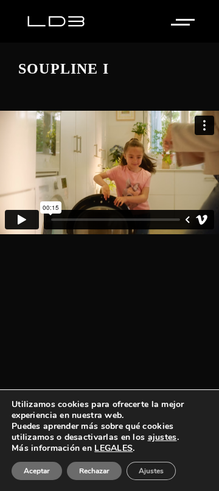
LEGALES (113, 448)
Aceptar (37, 471)
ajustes (162, 437)
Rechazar (94, 471)
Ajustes (151, 471)
